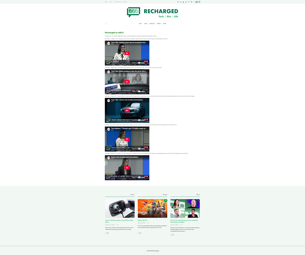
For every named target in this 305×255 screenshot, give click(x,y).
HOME (106, 1)
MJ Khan (139, 223)
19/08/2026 (113, 224)
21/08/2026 (176, 224)
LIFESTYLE (152, 23)
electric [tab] (133, 194)
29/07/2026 (143, 223)
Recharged (172, 224)
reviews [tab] (165, 194)
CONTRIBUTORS (117, 1)
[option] (120, 214)
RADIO (164, 23)
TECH (140, 23)
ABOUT (110, 1)
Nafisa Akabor (107, 224)
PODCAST (125, 1)
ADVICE (159, 23)
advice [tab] (198, 194)
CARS (145, 23)
